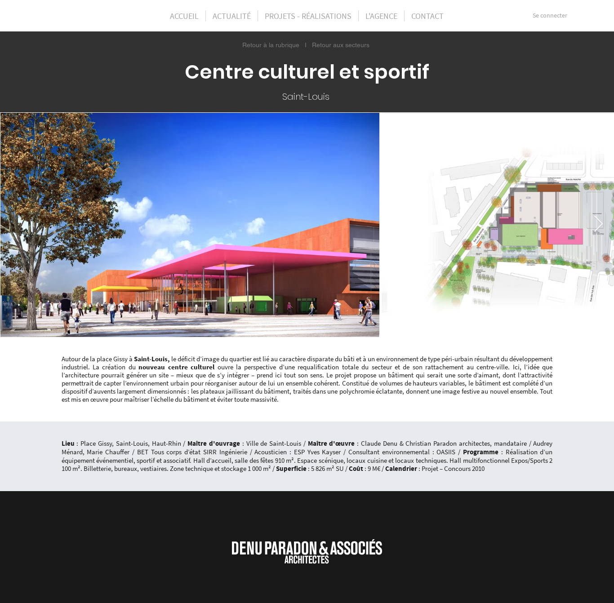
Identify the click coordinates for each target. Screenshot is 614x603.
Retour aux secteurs (340, 45)
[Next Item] (598, 224)
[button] (308, 15)
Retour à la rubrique (270, 45)
